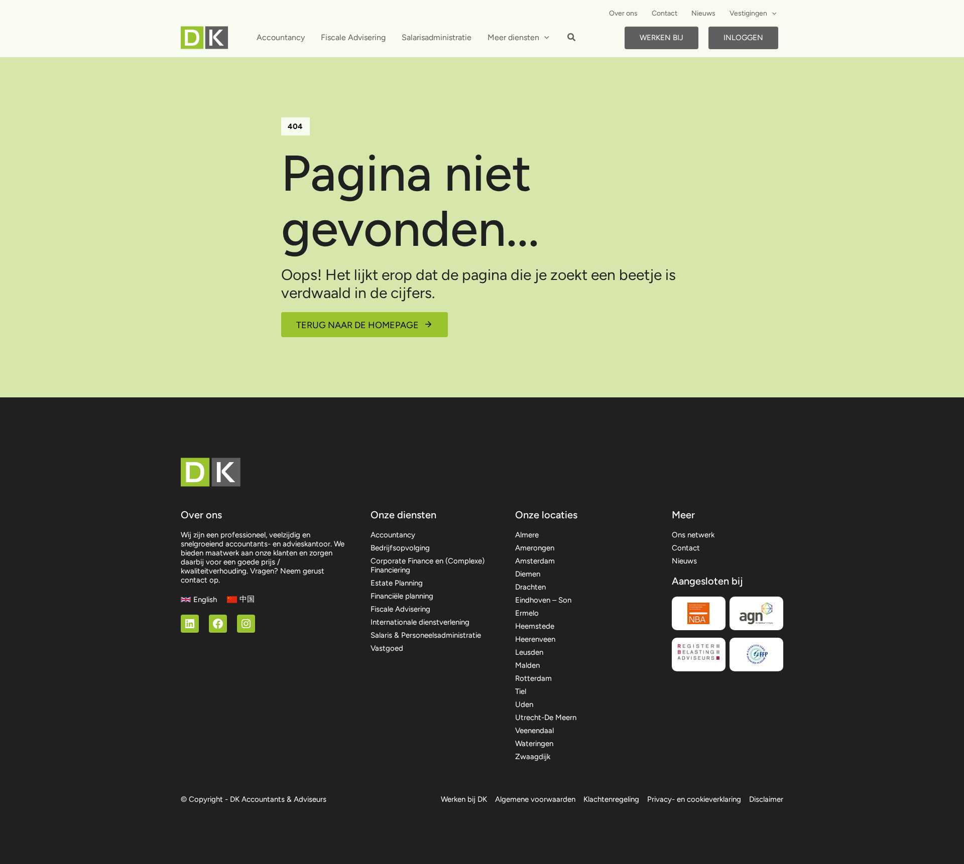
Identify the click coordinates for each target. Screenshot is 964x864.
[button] (771, 13)
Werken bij (661, 37)
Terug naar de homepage (357, 325)
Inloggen (743, 37)
